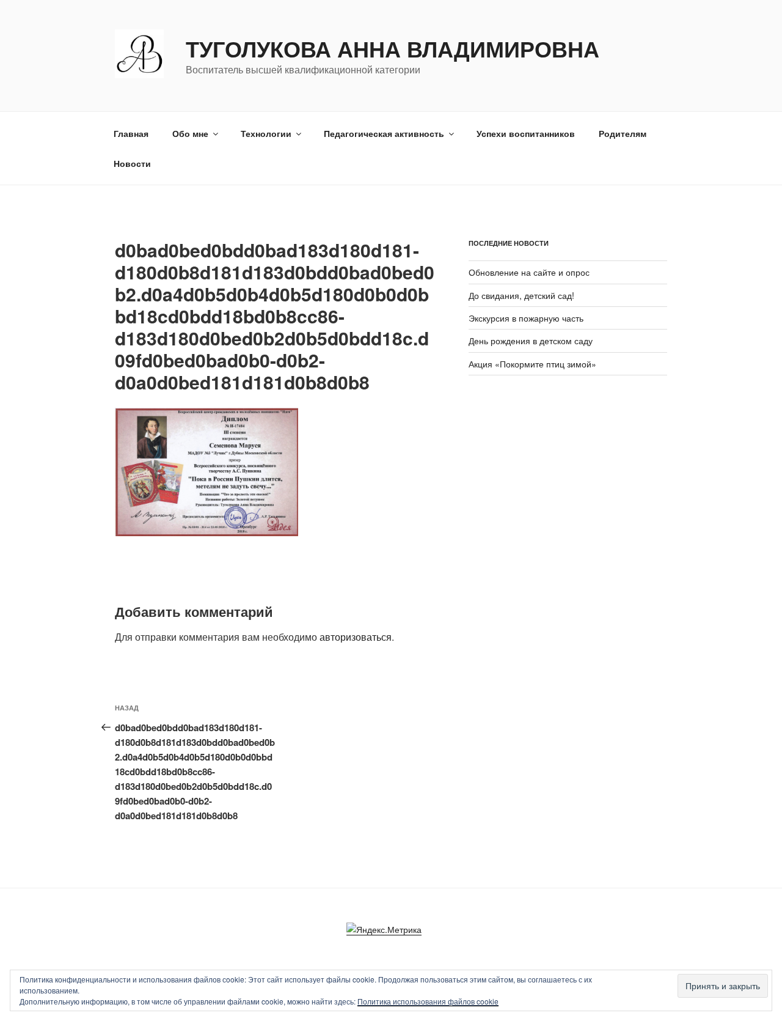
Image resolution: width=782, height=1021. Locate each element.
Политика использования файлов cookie (428, 1001)
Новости (132, 163)
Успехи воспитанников (526, 133)
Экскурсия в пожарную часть (526, 318)
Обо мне (190, 133)
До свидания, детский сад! (521, 295)
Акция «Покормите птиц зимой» (532, 364)
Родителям (622, 133)
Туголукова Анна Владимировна (392, 48)
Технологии (266, 133)
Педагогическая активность (384, 133)
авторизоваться (356, 637)
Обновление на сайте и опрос (529, 272)
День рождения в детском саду (531, 340)
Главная (131, 133)
